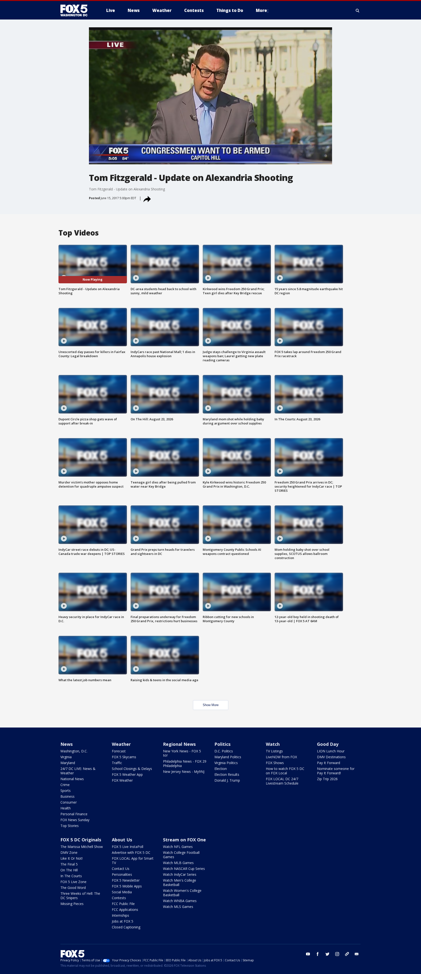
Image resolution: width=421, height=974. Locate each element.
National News (72, 779)
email (357, 954)
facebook (318, 954)
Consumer (68, 802)
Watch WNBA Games (180, 900)
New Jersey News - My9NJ (183, 771)
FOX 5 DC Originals (80, 840)
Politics (222, 744)
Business (67, 796)
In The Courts (71, 876)
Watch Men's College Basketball (179, 882)
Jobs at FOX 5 (122, 921)
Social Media (122, 892)
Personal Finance (73, 814)
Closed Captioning (126, 927)
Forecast (119, 751)
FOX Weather (122, 780)
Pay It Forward (328, 762)
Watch (273, 744)
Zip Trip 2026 (327, 779)
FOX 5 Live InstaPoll (127, 846)
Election (220, 768)
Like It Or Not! (71, 858)
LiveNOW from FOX (281, 757)
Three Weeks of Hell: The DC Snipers (80, 895)
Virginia (66, 757)
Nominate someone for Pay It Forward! (335, 770)
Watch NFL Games (178, 846)
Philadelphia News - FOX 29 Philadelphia (184, 763)
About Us (122, 840)
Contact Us (120, 868)
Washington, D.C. (73, 751)
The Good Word (73, 887)
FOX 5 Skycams (124, 757)
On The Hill (69, 870)
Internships (120, 915)
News (66, 744)
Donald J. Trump (227, 780)
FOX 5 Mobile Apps (127, 886)
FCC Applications (125, 909)
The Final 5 (69, 864)
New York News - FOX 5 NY (182, 753)
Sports (65, 790)
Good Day (327, 744)
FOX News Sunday (74, 819)
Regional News (179, 744)
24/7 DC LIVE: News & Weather (78, 770)
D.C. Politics (223, 751)
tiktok (347, 954)
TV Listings (274, 751)
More (261, 10)
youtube (308, 954)
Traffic (117, 762)
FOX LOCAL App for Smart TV (132, 860)
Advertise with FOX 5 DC (131, 852)
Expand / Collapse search (358, 10)
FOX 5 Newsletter (126, 880)
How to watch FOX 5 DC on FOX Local (285, 770)
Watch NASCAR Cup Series (184, 868)
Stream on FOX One (184, 840)
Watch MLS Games (178, 906)
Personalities (122, 874)
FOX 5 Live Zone (73, 881)
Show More (211, 705)
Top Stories (69, 825)
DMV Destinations (331, 757)
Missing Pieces (72, 903)
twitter (327, 954)
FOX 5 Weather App (127, 774)
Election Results (226, 774)
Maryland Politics (227, 757)
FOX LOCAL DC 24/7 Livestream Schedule (282, 781)
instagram (337, 954)
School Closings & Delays (132, 768)
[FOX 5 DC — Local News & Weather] (76, 10)
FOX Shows (275, 762)
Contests (119, 897)
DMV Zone (68, 852)
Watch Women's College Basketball (182, 892)
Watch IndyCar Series (179, 874)
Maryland (67, 762)
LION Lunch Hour (330, 751)
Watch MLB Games (178, 862)
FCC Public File (123, 903)
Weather (121, 744)
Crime (65, 784)
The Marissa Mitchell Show (81, 846)
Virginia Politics (226, 762)
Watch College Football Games (181, 854)
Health (65, 808)
